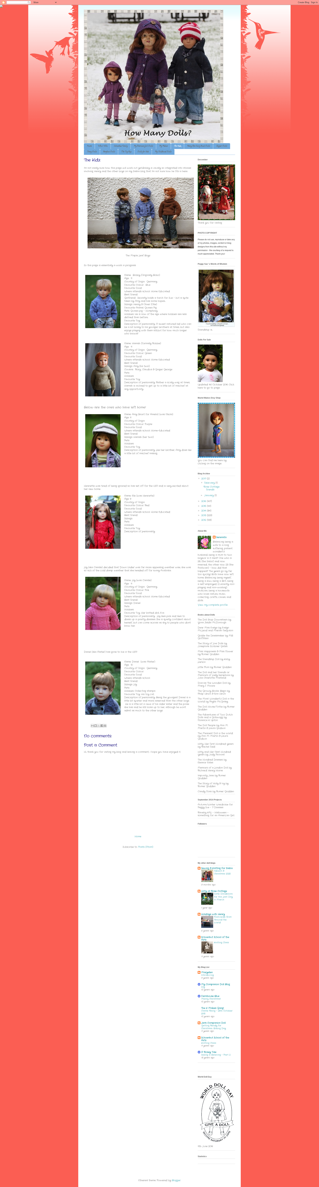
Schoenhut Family (121, 146)
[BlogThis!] (95, 725)
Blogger (176, 1180)
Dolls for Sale (143, 151)
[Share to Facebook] (102, 725)
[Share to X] (98, 725)
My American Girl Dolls (143, 146)
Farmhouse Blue (210, 996)
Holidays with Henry (213, 914)
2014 (204, 510)
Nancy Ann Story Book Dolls (198, 146)
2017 (204, 478)
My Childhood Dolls (163, 151)
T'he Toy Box (126, 151)
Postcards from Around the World (222, 919)
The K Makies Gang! (212, 1008)
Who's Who (103, 146)
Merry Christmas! (211, 998)
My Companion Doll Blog (215, 984)
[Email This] (92, 725)
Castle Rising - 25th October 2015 (217, 1012)
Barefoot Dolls (109, 151)
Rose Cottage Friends (211, 488)
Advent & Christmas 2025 (222, 872)
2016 (204, 501)
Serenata (221, 537)
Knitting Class (221, 942)
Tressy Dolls (92, 151)
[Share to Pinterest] (105, 725)
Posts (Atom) (145, 847)
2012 (204, 520)
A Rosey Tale (208, 1052)
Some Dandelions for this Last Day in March (223, 896)
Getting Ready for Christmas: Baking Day (213, 1027)
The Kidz (177, 146)
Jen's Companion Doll (213, 1023)
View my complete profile (213, 605)
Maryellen (207, 972)
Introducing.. (207, 975)
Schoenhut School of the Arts (215, 938)
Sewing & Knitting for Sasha (217, 868)
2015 (204, 506)
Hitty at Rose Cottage (214, 891)
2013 (204, 515)
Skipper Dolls (221, 146)
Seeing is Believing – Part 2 (215, 1054)
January (209, 495)
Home (89, 146)
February (209, 482)
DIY (203, 987)
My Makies (163, 146)
